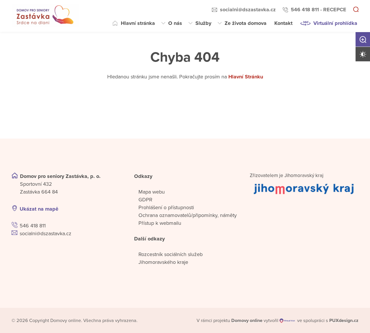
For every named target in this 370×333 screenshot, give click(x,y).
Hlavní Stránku (245, 76)
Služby (203, 23)
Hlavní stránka (138, 23)
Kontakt (283, 23)
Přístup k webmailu (159, 223)
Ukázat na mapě (39, 209)
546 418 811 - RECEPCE (318, 9)
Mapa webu (151, 192)
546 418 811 (33, 225)
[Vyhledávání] (355, 10)
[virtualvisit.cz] (287, 320)
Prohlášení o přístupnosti (166, 207)
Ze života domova (246, 23)
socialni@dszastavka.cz (248, 9)
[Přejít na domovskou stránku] (45, 15)
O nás (175, 23)
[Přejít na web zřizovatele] (304, 188)
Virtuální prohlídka (335, 23)
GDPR (145, 199)
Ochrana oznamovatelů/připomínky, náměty (187, 215)
